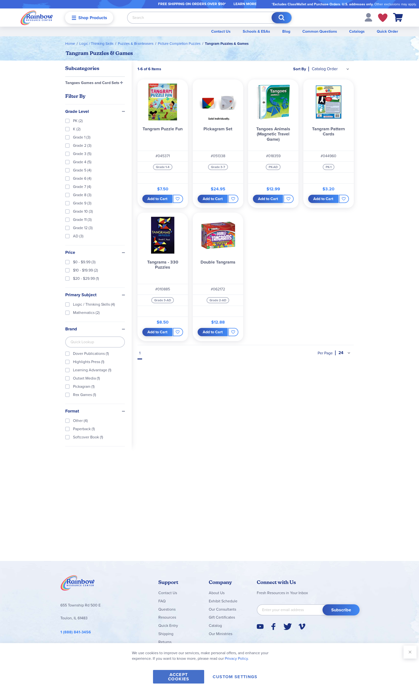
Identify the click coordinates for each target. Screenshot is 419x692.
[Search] (281, 17)
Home (70, 43)
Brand (71, 329)
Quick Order (387, 31)
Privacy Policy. (237, 658)
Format (72, 411)
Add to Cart (157, 199)
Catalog (215, 625)
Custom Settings (235, 677)
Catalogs (357, 31)
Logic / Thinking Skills (96, 43)
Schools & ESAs (256, 31)
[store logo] (36, 17)
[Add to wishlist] (178, 199)
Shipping (165, 634)
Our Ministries (220, 634)
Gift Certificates (222, 617)
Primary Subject (81, 295)
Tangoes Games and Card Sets (92, 83)
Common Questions (319, 31)
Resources (167, 617)
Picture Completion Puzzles (179, 43)
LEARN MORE (245, 4)
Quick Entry (168, 625)
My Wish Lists (382, 17)
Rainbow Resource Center (77, 584)
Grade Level (77, 111)
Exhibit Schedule (223, 601)
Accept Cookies (178, 676)
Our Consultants (222, 609)
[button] (368, 17)
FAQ (162, 601)
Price (70, 252)
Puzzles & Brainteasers (135, 43)
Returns (164, 642)
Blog (286, 31)
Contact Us (221, 31)
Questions (167, 609)
